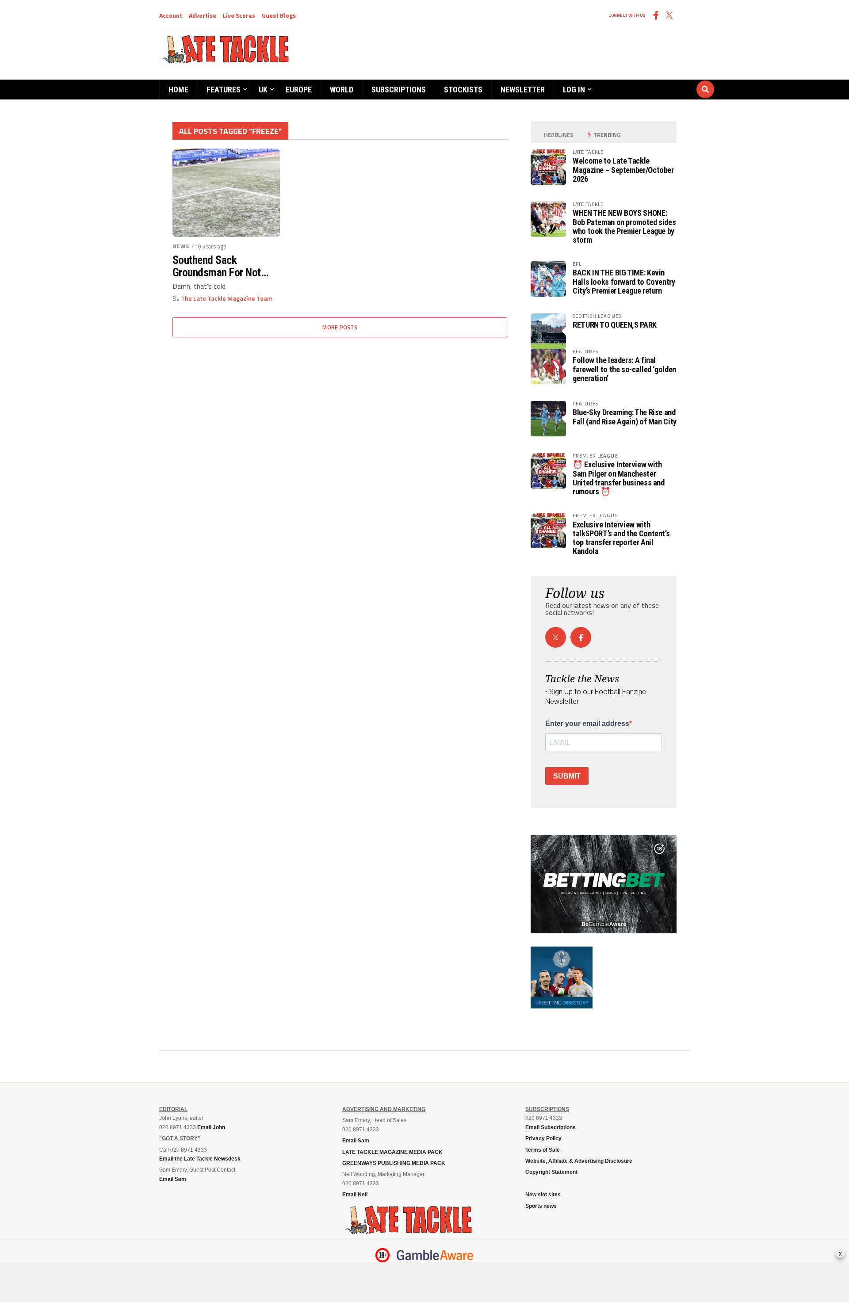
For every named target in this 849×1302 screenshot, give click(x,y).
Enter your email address (587, 723)
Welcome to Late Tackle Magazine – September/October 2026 (623, 169)
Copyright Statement (551, 1172)
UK (263, 89)
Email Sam (355, 1141)
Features (224, 89)
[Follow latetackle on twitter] (555, 637)
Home (178, 89)
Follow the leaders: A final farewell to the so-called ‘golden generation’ (624, 368)
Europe (299, 89)
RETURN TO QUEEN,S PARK (615, 324)
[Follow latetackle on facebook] (580, 637)
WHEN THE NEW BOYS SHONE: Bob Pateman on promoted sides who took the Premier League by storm (624, 226)
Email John (211, 1127)
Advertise (202, 15)
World (341, 89)
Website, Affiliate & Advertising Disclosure (578, 1161)
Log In (574, 89)
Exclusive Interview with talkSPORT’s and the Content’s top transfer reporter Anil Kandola (621, 538)
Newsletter (523, 89)
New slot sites (543, 1194)
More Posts (339, 327)
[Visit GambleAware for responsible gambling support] (435, 1255)
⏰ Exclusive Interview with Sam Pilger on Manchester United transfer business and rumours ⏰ (619, 478)
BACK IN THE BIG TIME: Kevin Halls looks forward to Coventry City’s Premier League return (624, 281)
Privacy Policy (543, 1138)
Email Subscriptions (550, 1127)
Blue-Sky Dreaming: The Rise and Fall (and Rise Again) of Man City (625, 417)
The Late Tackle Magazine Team (226, 298)
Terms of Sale (542, 1150)
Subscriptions (398, 89)
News (180, 246)
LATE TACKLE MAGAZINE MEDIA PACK (392, 1152)
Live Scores (239, 15)
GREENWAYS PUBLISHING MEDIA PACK (393, 1163)
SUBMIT (567, 776)
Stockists (463, 89)
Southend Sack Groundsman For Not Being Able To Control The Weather (218, 266)
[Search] (652, 80)
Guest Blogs (279, 15)
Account (170, 15)
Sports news (541, 1206)
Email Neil (354, 1194)
